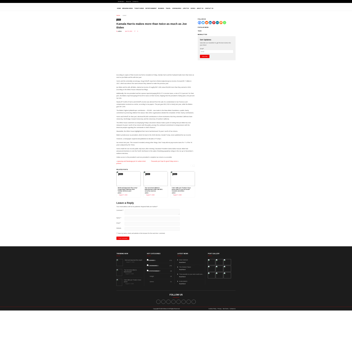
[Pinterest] (213, 22)
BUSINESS (161, 8)
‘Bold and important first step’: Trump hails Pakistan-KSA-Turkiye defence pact (128, 189)
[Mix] (221, 22)
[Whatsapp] (224, 22)
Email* (202, 49)
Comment (119, 210)
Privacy (220, 308)
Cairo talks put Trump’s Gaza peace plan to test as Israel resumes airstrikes (181, 189)
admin (120, 31)
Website (118, 228)
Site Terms (226, 308)
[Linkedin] (210, 22)
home (119, 8)
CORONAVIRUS (176, 8)
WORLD (193, 8)
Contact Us (135, 1)
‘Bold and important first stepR (133, 260)
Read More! (182, 262)
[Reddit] (206, 22)
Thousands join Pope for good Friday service (164, 161)
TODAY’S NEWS (139, 8)
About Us (128, 1)
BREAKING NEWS (127, 8)
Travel (168, 8)
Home (118, 15)
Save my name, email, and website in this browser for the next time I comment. (141, 233)
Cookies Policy (212, 308)
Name (118, 218)
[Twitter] (203, 22)
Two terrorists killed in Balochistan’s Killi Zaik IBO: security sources (154, 189)
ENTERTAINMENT (151, 8)
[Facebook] (199, 22)
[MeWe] (217, 22)
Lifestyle (186, 8)
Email (118, 223)
